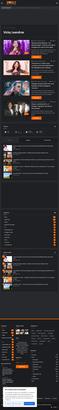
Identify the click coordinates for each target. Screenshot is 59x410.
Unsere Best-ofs (8, 229)
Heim (5, 27)
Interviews (7, 237)
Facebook (33, 333)
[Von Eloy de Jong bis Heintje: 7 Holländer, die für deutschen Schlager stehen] (8, 155)
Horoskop (6, 242)
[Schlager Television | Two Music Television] (11, 3)
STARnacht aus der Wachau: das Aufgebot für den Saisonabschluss (29, 7)
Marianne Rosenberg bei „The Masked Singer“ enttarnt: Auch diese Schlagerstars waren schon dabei (43, 45)
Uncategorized (8, 244)
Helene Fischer (44, 335)
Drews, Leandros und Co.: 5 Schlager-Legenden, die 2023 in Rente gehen (41, 106)
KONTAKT (54, 398)
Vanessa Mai (34, 343)
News (5, 217)
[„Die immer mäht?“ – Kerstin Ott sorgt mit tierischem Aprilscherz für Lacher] (8, 175)
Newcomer (7, 234)
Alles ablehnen (18, 403)
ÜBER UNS (47, 398)
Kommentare (47, 140)
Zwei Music (35, 40)
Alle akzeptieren (29, 403)
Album (32, 330)
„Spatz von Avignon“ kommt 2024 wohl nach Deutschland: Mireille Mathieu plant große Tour (33, 147)
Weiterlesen (36, 57)
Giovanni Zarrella (35, 335)
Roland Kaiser (34, 341)
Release (53, 338)
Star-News (7, 219)
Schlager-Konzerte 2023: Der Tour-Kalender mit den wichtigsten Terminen (42, 85)
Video (5, 222)
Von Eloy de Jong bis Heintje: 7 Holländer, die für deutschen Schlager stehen (30, 153)
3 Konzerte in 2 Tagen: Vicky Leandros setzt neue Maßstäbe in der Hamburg (42, 65)
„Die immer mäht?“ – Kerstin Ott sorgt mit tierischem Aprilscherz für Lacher (30, 173)
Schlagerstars (42, 341)
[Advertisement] (29, 16)
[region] (20, 397)
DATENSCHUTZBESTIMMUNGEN (43, 404)
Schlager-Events (8, 232)
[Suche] (57, 3)
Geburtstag (50, 333)
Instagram (52, 335)
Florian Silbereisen (42, 333)
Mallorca (39, 338)
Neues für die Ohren (9, 224)
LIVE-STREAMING (38, 398)
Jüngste (28, 140)
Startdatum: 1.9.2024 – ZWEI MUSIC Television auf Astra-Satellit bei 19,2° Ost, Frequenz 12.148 (34, 167)
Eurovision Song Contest (49, 330)
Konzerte (33, 338)
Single (49, 341)
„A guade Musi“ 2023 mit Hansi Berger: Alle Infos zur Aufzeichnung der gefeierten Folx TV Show (34, 160)
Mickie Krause (46, 338)
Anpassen (9, 403)
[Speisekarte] (2, 3)
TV (5, 227)
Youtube (41, 343)
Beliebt (10, 140)
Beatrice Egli (39, 330)
